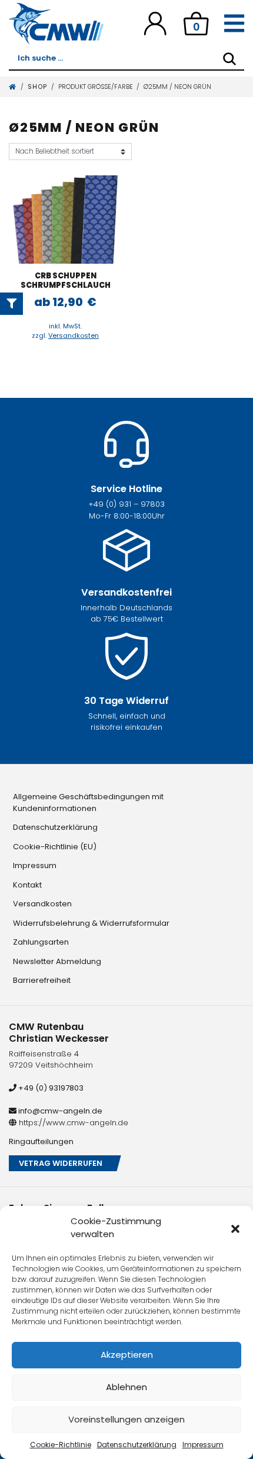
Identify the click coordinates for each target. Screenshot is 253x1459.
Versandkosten (73, 335)
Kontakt (27, 884)
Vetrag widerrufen (60, 1163)
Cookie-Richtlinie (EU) (54, 846)
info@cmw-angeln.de (59, 1110)
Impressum (203, 1445)
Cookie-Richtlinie (60, 1445)
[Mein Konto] (155, 23)
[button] (235, 1228)
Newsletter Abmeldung (57, 961)
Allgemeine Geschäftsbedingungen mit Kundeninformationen (88, 802)
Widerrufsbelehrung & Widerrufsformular (91, 923)
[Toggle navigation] (234, 23)
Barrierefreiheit (42, 980)
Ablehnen (126, 1387)
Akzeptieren (127, 1354)
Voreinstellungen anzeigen (126, 1419)
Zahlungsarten (41, 942)
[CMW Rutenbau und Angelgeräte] (56, 23)
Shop (38, 86)
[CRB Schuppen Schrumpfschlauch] (65, 219)
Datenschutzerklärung (137, 1445)
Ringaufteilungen (41, 1141)
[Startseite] (13, 86)
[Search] (229, 59)
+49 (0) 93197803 (50, 1088)
